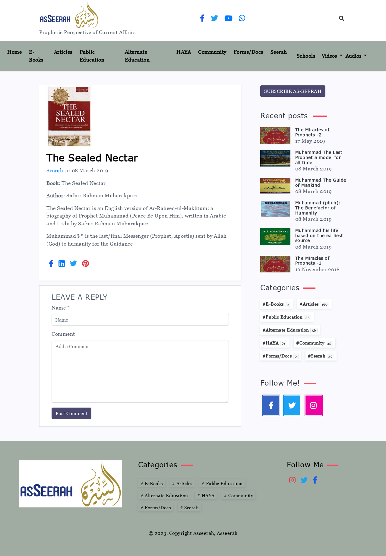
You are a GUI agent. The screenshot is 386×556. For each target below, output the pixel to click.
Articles (63, 52)
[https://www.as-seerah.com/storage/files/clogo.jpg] (70, 483)
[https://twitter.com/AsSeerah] (214, 18)
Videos (330, 56)
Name (61, 308)
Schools (306, 56)
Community (212, 52)
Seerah (279, 52)
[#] (314, 405)
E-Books (36, 56)
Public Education (92, 56)
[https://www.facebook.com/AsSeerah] (202, 18)
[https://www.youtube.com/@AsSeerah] (228, 18)
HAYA (183, 52)
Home (17, 52)
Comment (63, 334)
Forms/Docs (248, 52)
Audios (354, 56)
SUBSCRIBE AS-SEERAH (293, 91)
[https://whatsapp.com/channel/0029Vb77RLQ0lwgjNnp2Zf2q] (242, 18)
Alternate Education (137, 56)
